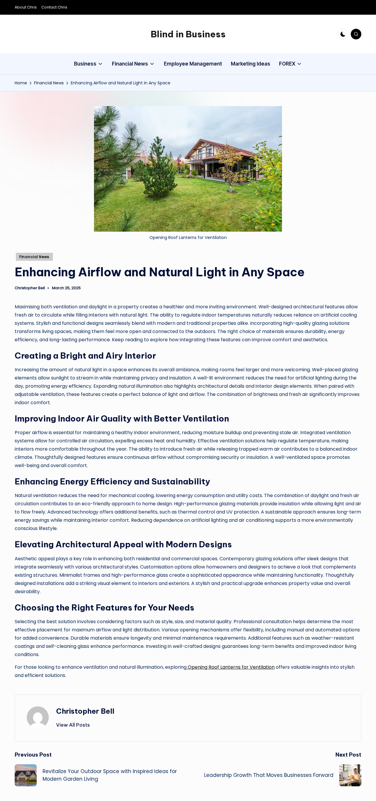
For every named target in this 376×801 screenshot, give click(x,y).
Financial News (34, 256)
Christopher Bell (85, 711)
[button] (73, 725)
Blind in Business (188, 34)
